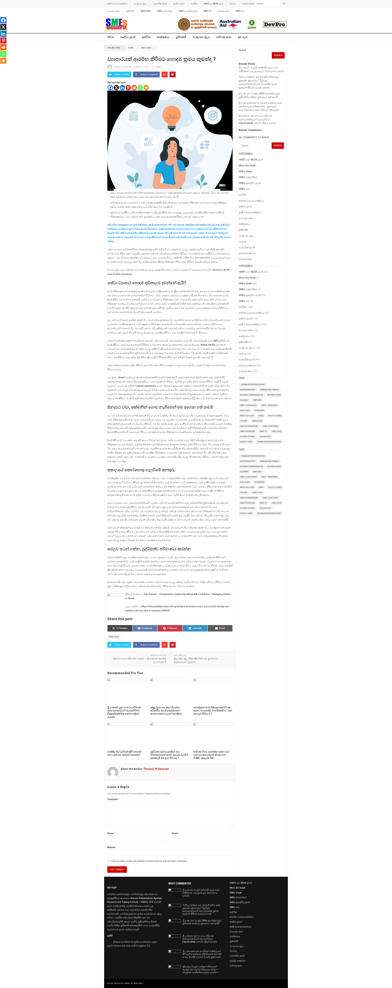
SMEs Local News (270, 426)
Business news (274, 395)
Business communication (251, 395)
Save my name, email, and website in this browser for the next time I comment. (149, 861)
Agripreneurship (248, 390)
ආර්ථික (194, 3)
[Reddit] (134, 87)
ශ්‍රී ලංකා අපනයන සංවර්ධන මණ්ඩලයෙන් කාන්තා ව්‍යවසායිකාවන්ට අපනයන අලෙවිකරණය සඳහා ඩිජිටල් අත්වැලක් (260, 106)
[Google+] (165, 74)
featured (257, 400)
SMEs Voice (276, 431)
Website (111, 847)
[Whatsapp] (140, 87)
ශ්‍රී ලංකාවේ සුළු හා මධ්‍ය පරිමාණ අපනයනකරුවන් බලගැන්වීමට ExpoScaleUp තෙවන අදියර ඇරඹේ (124, 712)
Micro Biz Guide (247, 165)
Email (175, 833)
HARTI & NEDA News (248, 405)
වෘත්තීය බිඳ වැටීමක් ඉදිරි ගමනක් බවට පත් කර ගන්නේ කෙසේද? (124, 753)
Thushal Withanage (122, 67)
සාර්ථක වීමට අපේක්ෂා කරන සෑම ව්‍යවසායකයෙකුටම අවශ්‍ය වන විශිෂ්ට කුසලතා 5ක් (211, 755)
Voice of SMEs (246, 442)
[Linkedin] (122, 87)
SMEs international (249, 426)
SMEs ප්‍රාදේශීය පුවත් (188, 11)
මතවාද (232, 3)
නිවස (110, 37)
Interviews (259, 411)
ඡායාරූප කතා (113, 11)
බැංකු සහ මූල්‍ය (140, 3)
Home (130, 48)
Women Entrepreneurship (269, 442)
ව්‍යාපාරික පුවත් (160, 3)
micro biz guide (247, 416)
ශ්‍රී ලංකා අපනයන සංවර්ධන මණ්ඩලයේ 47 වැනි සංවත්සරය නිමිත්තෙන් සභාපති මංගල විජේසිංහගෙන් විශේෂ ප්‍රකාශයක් (202, 954)
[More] (146, 87)
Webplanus (138, 983)
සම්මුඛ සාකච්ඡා (249, 3)
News (261, 416)
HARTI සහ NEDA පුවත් (213, 3)
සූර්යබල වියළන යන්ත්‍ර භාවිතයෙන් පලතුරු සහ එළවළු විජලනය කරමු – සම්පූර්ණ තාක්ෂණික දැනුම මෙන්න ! (200, 969)
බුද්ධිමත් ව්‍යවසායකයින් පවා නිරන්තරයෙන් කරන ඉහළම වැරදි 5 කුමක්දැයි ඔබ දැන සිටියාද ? (169, 755)
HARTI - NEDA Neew (269, 405)
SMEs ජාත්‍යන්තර (165, 11)
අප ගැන (243, 37)
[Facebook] (110, 87)
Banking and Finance (269, 390)
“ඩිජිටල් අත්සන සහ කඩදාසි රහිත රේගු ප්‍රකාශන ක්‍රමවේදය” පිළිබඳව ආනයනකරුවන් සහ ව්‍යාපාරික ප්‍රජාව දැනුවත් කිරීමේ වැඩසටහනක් (201, 909)
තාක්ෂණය (163, 37)
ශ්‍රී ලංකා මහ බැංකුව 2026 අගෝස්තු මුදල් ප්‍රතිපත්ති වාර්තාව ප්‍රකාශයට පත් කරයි (202, 922)
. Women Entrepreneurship (252, 384)
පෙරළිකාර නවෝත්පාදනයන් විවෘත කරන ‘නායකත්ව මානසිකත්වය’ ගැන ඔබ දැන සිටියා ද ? (212, 710)
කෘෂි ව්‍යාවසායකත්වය (117, 3)
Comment (113, 799)
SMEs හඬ (240, 11)
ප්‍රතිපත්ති (130, 11)
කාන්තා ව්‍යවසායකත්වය (251, 200)
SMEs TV (207, 11)
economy (244, 400)
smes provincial (247, 431)
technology (265, 437)
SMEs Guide (145, 11)
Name (111, 833)
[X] (116, 87)
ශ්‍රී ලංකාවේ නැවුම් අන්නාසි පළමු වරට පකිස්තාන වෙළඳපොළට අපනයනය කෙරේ (201, 893)
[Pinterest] (173, 74)
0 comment (157, 67)
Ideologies (245, 411)
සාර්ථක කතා (223, 11)
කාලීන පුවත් (179, 3)
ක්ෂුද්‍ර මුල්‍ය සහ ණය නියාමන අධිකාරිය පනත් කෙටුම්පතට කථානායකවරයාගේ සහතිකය (166, 710)
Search (242, 50)
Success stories (247, 437)
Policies (243, 421)
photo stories (275, 416)
